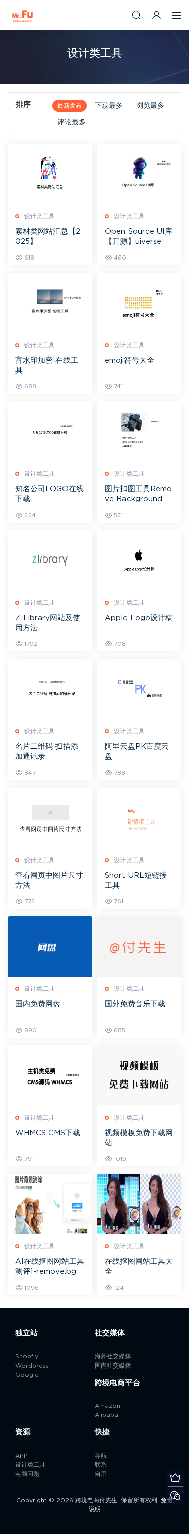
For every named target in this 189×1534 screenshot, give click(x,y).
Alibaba (106, 1415)
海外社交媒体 (113, 1356)
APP (21, 1456)
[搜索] (136, 15)
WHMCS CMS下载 (47, 1133)
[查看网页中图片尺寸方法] (50, 818)
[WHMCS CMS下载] (50, 1075)
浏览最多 (150, 105)
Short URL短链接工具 (136, 880)
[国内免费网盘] (50, 946)
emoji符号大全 (129, 360)
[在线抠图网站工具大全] (139, 1204)
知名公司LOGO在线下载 (49, 494)
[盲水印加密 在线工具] (50, 303)
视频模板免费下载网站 (139, 1138)
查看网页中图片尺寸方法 (49, 880)
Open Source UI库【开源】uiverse (138, 236)
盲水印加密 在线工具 (46, 365)
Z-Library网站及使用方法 (47, 623)
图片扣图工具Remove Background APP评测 (138, 494)
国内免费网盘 (37, 1004)
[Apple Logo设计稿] (139, 560)
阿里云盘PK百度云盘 (137, 751)
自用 (101, 1474)
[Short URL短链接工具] (139, 818)
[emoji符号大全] (139, 303)
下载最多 (109, 105)
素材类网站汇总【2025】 (47, 236)
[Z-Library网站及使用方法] (50, 560)
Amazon (107, 1406)
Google (27, 1375)
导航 (101, 1456)
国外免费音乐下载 (135, 1004)
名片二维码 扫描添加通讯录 (46, 751)
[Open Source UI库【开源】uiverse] (139, 174)
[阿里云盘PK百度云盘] (139, 689)
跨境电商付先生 (23, 15)
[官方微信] (175, 1495)
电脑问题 (27, 1474)
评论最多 (71, 122)
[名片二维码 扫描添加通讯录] (50, 689)
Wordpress (32, 1365)
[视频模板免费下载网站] (139, 1075)
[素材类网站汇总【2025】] (50, 174)
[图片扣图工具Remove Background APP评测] (139, 431)
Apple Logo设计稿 (139, 618)
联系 (101, 1465)
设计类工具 (39, 216)
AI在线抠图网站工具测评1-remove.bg (49, 1266)
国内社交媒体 (113, 1365)
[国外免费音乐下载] (139, 946)
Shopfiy (26, 1356)
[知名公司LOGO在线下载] (50, 431)
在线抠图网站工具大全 (139, 1266)
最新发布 (69, 106)
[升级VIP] (175, 1477)
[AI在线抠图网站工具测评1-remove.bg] (50, 1204)
